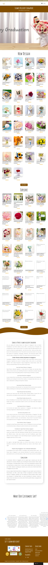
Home (36, 549)
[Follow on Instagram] (28, 557)
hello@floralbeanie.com (29, 549)
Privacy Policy (37, 554)
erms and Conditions (39, 550)
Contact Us (37, 555)
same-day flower (23, 393)
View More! (24, 184)
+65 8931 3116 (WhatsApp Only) (6, 0)
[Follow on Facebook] (26, 557)
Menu (45, 3)
